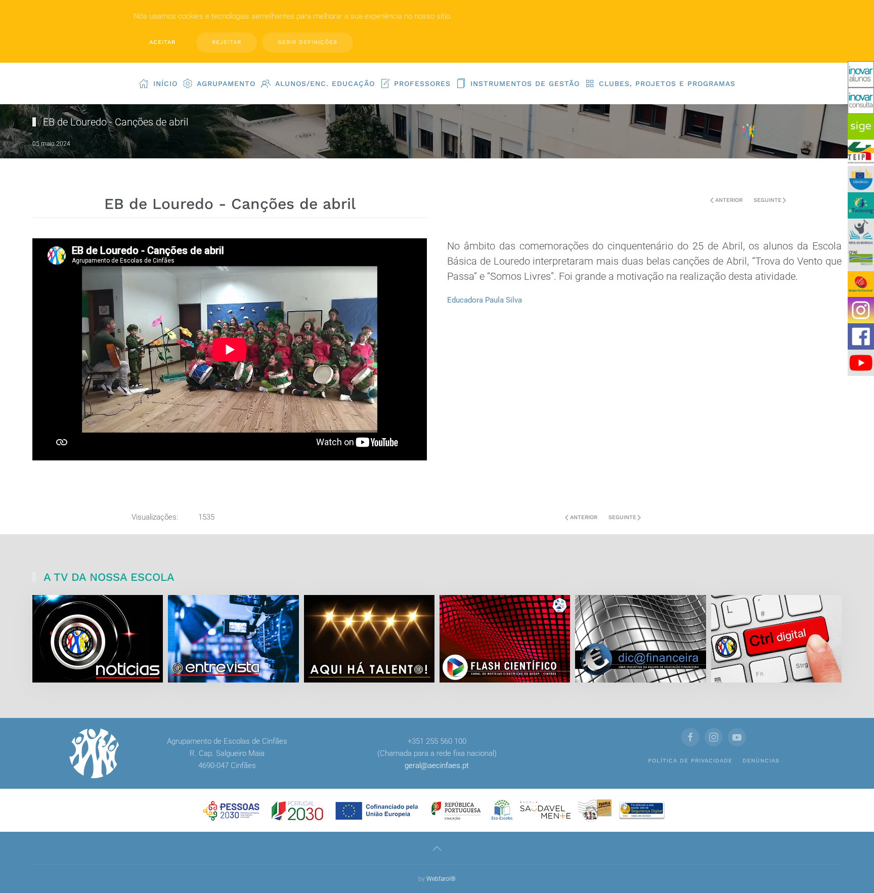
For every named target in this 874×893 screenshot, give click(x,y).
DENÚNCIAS (760, 760)
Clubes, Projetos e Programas (667, 83)
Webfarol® (441, 878)
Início (165, 83)
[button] (437, 848)
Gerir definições (307, 42)
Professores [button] (422, 83)
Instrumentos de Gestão (525, 83)
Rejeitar (226, 42)
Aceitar (162, 42)
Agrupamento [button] (226, 83)
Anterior (728, 200)
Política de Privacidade (690, 760)
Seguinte (767, 200)
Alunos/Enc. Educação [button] (325, 83)
